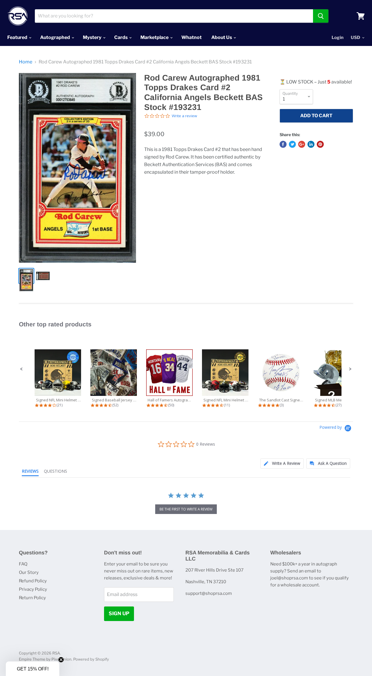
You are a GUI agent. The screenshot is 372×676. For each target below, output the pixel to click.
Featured (17, 37)
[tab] (282, 463)
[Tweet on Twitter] (292, 144)
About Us (222, 37)
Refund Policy (33, 581)
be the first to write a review (186, 509)
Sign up (119, 613)
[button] (21, 369)
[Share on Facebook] (283, 144)
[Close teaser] (61, 660)
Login (338, 37)
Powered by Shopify (91, 659)
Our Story (29, 572)
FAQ (23, 564)
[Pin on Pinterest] (320, 144)
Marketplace (154, 37)
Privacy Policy (33, 589)
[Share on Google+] (301, 144)
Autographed (55, 37)
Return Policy (32, 597)
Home (25, 62)
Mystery (92, 37)
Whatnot (191, 37)
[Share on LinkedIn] (310, 144)
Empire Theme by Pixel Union (45, 659)
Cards (121, 37)
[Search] (320, 16)
